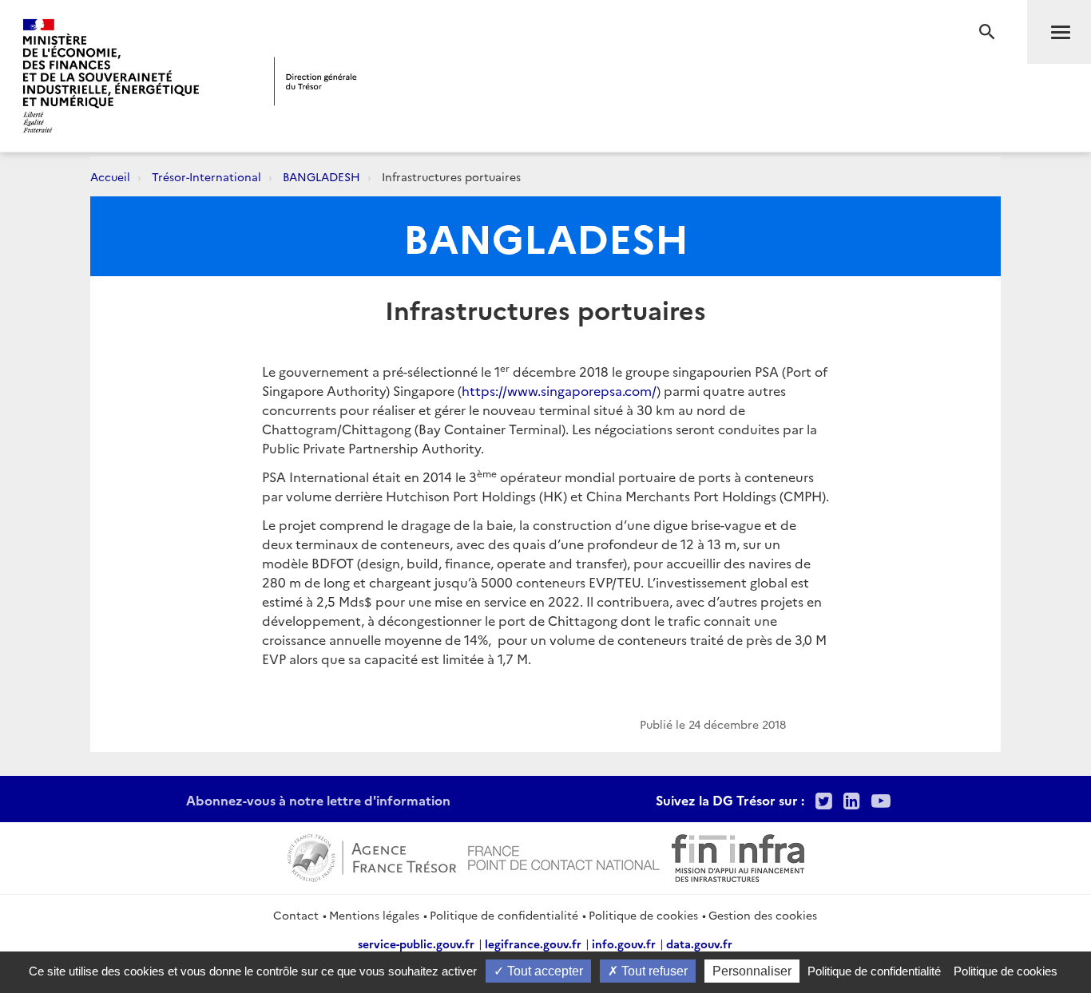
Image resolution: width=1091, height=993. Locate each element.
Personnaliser (751, 971)
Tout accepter (543, 971)
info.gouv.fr (624, 943)
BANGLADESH (321, 176)
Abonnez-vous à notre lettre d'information (318, 799)
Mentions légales (374, 915)
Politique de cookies (643, 915)
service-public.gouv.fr (416, 943)
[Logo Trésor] (315, 81)
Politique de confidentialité (504, 915)
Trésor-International (206, 176)
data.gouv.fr (699, 943)
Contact (296, 915)
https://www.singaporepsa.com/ (559, 390)
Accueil (110, 176)
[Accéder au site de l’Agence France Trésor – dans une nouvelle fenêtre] (372, 855)
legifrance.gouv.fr (533, 943)
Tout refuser (653, 971)
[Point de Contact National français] (564, 855)
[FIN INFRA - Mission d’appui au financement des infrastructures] (738, 855)
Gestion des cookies (762, 915)
